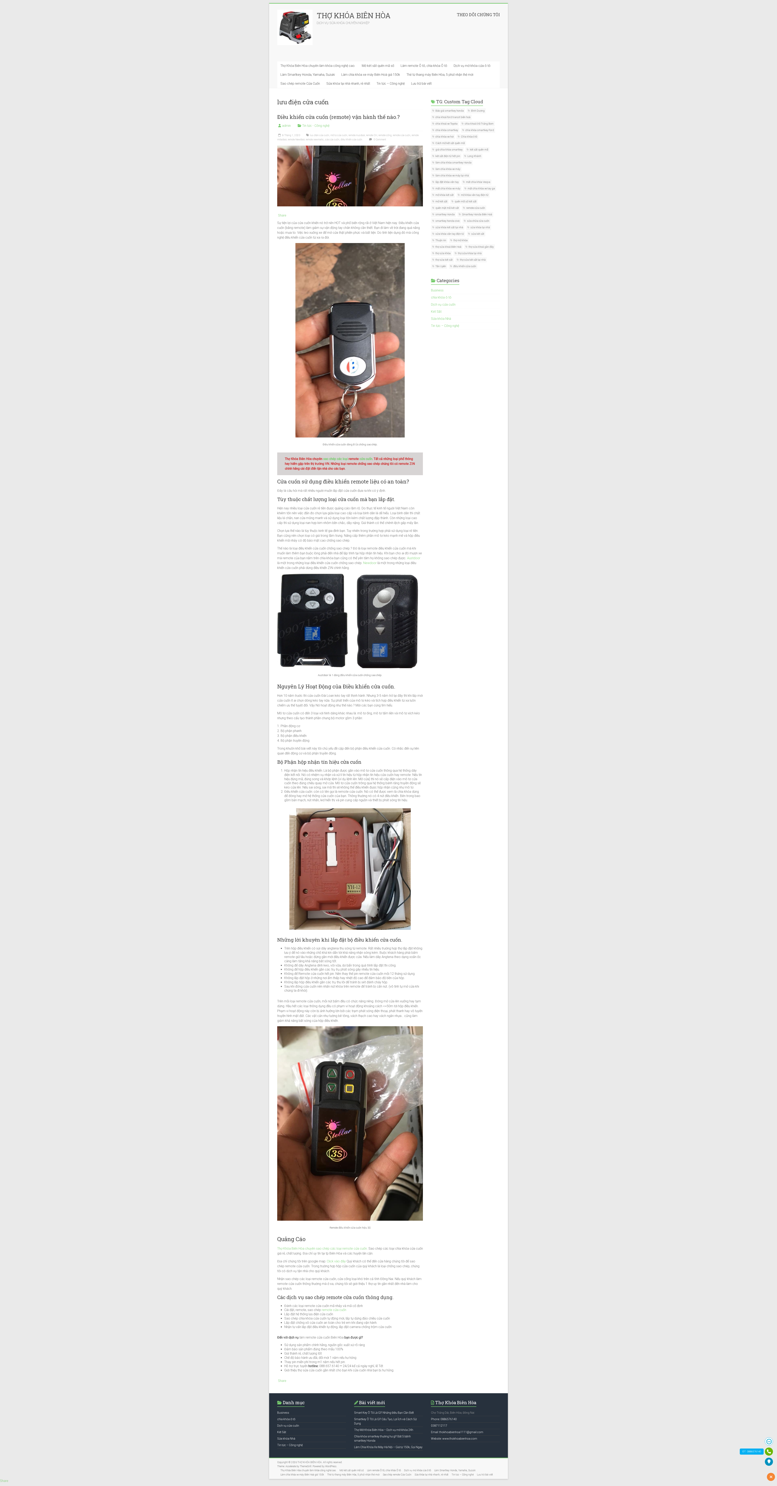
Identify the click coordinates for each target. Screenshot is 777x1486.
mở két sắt (441, 201)
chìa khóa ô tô (441, 297)
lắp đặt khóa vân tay (447, 181)
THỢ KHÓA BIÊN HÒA (354, 15)
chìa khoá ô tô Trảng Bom (479, 123)
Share (282, 215)
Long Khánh (474, 156)
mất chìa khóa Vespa (478, 181)
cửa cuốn (365, 459)
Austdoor (413, 558)
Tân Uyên (440, 266)
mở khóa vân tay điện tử (474, 194)
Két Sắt (436, 312)
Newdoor (370, 563)
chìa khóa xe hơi (444, 136)
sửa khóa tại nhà (480, 227)
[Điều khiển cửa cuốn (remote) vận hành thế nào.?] (350, 147)
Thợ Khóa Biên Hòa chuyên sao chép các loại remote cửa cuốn (322, 1248)
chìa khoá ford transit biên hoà (452, 117)
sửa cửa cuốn (332, 139)
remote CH (371, 135)
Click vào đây (336, 1261)
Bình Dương (478, 110)
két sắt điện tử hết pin (447, 156)
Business (437, 290)
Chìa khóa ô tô (469, 136)
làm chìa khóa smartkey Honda (453, 162)
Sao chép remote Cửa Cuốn (300, 83)
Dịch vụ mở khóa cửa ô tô (472, 66)
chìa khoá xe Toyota (446, 123)
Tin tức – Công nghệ (391, 83)
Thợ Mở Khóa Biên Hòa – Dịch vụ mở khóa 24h (383, 1430)
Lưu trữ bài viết (421, 83)
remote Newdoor (296, 139)
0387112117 (439, 1425)
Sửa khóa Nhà (441, 319)
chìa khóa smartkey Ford (479, 130)
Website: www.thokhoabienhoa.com (454, 1438)
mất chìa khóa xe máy (447, 188)
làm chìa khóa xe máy (447, 169)
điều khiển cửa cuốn (351, 139)
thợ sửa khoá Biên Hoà (448, 246)
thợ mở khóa (460, 240)
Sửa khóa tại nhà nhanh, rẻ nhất (348, 83)
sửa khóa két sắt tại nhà (449, 227)
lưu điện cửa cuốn (319, 135)
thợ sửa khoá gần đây (481, 246)
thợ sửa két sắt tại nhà (473, 259)
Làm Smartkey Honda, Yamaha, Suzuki (307, 75)
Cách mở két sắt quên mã (450, 143)
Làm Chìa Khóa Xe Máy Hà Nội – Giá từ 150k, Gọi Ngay (388, 1447)
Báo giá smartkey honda (449, 110)
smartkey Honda (445, 214)
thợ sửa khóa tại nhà (470, 253)
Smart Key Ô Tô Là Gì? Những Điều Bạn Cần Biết (384, 1412)
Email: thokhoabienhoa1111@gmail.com (457, 1432)
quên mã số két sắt (466, 201)
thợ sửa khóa (443, 253)
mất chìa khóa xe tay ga (481, 188)
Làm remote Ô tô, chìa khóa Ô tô (424, 66)
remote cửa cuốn (401, 135)
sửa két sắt (477, 233)
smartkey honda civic (447, 220)
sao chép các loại (336, 459)
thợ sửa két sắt (444, 259)
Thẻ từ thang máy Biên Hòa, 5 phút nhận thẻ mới (440, 75)
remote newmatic (315, 139)
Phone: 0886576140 (444, 1419)
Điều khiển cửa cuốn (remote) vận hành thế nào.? (338, 116)
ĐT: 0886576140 (751, 1451)
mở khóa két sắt (444, 194)
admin (286, 126)
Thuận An (440, 240)
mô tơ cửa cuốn (338, 135)
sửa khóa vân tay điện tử (449, 233)
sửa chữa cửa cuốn (478, 220)
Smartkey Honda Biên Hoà (477, 214)
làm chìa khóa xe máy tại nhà (452, 175)
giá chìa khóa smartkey (449, 149)
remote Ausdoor (356, 135)
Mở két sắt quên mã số (378, 66)
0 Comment (379, 139)
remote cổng (385, 135)
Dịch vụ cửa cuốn (443, 304)
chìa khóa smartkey (446, 130)
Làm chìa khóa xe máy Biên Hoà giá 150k (370, 75)
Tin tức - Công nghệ (315, 126)
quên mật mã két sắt (447, 207)
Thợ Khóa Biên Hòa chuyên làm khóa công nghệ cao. (317, 66)
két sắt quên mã (479, 149)
